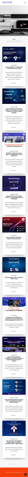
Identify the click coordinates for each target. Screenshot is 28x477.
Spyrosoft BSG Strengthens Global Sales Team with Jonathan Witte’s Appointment (14, 442)
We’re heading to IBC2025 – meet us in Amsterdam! (14, 238)
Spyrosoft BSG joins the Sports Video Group (14, 278)
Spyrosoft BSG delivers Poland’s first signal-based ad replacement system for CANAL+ (14, 359)
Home (7, 41)
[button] (25, 2)
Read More (13, 83)
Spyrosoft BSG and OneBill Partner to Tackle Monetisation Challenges (14, 197)
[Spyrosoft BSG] (7, 2)
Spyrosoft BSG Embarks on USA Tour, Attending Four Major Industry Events (14, 401)
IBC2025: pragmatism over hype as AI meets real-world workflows (14, 154)
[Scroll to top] (25, 474)
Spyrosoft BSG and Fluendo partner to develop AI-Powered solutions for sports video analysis (14, 111)
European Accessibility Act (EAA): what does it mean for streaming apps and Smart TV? (14, 319)
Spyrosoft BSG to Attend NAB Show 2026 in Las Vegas (14, 67)
